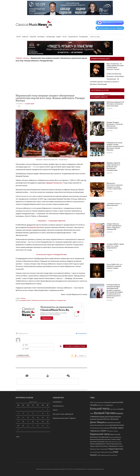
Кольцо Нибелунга (50, 300)
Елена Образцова (94, 428)
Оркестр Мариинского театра (100, 444)
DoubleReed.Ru (57, 402)
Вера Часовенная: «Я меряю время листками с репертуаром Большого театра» (115, 66)
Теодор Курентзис (115, 449)
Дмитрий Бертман (110, 422)
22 (43, 421)
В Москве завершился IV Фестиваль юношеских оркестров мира (115, 104)
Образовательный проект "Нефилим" (64, 418)
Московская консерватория (99, 437)
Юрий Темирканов (101, 455)
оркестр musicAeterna (112, 455)
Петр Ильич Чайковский (108, 446)
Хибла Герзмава (109, 452)
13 (33, 417)
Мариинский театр (100, 434)
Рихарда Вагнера (33, 227)
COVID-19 (92, 402)
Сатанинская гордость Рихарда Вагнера (51, 254)
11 (23, 417)
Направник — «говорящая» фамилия (51, 221)
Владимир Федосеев (114, 416)
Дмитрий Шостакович (117, 425)
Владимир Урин (103, 417)
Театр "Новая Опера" (102, 449)
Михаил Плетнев (115, 434)
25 (23, 425)
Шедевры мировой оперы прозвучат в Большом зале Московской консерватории (113, 166)
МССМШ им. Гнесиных (112, 431)
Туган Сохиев (93, 452)
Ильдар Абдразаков (105, 428)
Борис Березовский (114, 409)
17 (18, 421)
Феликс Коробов (101, 452)
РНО (118, 446)
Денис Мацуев (97, 422)
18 (23, 421)
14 (38, 417)
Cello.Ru (55, 410)
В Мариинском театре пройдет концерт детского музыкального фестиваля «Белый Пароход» (115, 146)
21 (38, 421)
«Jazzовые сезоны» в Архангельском (114, 204)
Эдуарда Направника (54, 183)
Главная (19, 58)
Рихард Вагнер (61, 300)
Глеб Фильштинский (37, 300)
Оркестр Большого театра (115, 441)
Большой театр (99, 408)
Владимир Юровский (96, 419)
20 (33, 421)
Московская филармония (115, 437)
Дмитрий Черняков (104, 425)
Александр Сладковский (111, 402)
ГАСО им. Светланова (110, 419)
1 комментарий (29, 103)
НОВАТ (106, 441)
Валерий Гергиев (25, 300)
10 (18, 417)
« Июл (17, 436)
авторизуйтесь (82, 333)
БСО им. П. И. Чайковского (105, 405)
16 (47, 417)
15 (43, 417)
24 (18, 425)
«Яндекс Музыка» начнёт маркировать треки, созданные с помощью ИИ (114, 226)
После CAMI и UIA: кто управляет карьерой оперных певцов (114, 266)
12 (28, 417)
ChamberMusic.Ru (58, 406)
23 (47, 421)
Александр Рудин (99, 402)
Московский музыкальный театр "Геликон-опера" (105, 439)
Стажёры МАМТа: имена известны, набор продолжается (115, 246)
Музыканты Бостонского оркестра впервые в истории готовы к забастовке (115, 186)
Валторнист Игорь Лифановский (63, 414)
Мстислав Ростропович (97, 441)
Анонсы (26, 58)
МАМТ (104, 431)
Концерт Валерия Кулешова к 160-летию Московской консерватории (115, 125)
